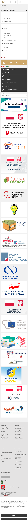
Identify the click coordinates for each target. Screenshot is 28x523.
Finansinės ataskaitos (5, 459)
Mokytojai (6, 15)
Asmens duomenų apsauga (20, 452)
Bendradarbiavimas (4, 438)
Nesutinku (14, 515)
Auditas (2, 461)
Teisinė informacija (18, 467)
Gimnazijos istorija (4, 428)
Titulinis (2, 5)
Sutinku (14, 519)
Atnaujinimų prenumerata (11, 89)
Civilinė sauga (17, 465)
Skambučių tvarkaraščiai (11, 82)
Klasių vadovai (7, 18)
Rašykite (3, 476)
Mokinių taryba (7, 33)
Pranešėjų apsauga (18, 457)
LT (5, 5)
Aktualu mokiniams (18, 461)
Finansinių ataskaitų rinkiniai (6, 452)
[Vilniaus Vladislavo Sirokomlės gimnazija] (3, 1)
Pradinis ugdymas (18, 428)
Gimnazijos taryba (8, 31)
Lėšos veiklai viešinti (5, 454)
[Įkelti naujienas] (9, 2)
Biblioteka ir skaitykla (18, 440)
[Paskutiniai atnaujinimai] (15, 2)
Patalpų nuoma (17, 437)
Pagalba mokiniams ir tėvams (20, 432)
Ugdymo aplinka (4, 432)
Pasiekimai (7, 76)
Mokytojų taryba (7, 35)
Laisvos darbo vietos (18, 451)
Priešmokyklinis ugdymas (19, 427)
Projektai (7, 86)
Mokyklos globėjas (4, 435)
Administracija (7, 21)
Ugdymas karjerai (18, 434)
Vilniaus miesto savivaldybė (15, 487)
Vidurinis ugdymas (18, 430)
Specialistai (6, 25)
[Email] (2, 482)
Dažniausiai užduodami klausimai (21, 455)
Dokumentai (7, 72)
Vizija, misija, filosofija (5, 430)
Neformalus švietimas (19, 431)
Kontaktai (6, 47)
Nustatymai (14, 511)
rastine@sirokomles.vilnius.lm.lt (8, 496)
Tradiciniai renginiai (4, 437)
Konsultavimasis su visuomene (20, 454)
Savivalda (6, 28)
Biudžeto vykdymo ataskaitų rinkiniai (6, 451)
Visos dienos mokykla (19, 438)
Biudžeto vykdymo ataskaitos (6, 458)
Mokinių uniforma (18, 458)
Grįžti (4, 57)
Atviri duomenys (18, 468)
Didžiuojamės (8, 79)
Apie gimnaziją (4, 427)
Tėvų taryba (6, 37)
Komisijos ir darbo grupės (10, 40)
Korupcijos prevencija (18, 464)
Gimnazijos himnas (4, 434)
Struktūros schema (8, 43)
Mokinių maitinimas (18, 435)
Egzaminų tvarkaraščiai (10, 69)
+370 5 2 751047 (5, 495)
